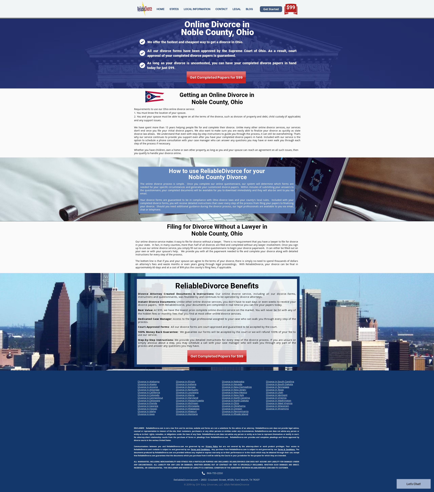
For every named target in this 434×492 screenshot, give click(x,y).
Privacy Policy (212, 446)
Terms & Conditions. (286, 449)
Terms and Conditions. (200, 449)
